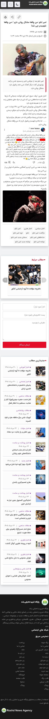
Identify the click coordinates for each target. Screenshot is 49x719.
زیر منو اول (44, 660)
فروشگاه (21, 674)
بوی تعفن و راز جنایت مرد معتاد (19, 432)
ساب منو (21, 667)
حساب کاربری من (42, 649)
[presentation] (44, 280)
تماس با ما (44, 646)
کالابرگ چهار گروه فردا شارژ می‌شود (18, 464)
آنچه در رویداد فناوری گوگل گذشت (18, 543)
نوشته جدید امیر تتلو (22, 241)
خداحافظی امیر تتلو (37, 237)
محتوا (22, 681)
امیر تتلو (18, 228)
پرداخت (21, 642)
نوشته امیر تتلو (39, 241)
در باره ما (21, 653)
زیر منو (21, 656)
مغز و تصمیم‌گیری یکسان (21, 482)
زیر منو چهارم (43, 664)
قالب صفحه (20, 678)
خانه (23, 649)
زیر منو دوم (20, 664)
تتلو (27, 233)
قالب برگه (45, 678)
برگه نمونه (44, 642)
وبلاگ (46, 685)
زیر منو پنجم (19, 660)
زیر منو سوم (44, 667)
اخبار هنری (42, 96)
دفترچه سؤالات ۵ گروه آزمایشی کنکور (26, 288)
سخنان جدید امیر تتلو (19, 237)
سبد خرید (44, 671)
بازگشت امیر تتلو (38, 233)
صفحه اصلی (20, 671)
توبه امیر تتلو (18, 233)
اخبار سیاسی (40, 228)
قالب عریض (44, 681)
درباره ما (45, 656)
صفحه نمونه (44, 674)
